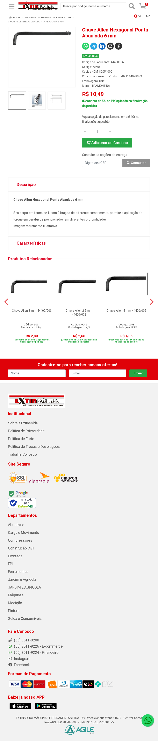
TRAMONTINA (101, 85)
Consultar (138, 163)
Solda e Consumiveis (25, 619)
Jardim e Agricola (22, 579)
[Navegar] (6, 302)
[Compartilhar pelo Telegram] (93, 46)
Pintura (13, 611)
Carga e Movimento (23, 533)
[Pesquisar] (131, 6)
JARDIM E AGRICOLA (24, 587)
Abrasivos (16, 525)
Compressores (20, 540)
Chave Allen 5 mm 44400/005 (126, 310)
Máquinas (16, 595)
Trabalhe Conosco (22, 454)
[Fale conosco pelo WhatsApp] (148, 720)
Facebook (21, 665)
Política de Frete (21, 439)
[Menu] (11, 6)
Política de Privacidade (26, 431)
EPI (10, 564)
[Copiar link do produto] (118, 46)
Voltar (143, 16)
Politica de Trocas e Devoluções (34, 447)
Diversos (15, 556)
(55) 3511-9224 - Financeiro (35, 652)
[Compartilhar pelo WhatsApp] (85, 46)
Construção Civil (21, 548)
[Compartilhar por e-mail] (110, 46)
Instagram (21, 659)
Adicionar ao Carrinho (109, 143)
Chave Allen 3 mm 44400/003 (32, 310)
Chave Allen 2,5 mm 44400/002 (79, 312)
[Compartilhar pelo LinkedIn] (102, 46)
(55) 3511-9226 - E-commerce (38, 646)
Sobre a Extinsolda (23, 423)
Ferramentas (18, 572)
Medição (15, 603)
